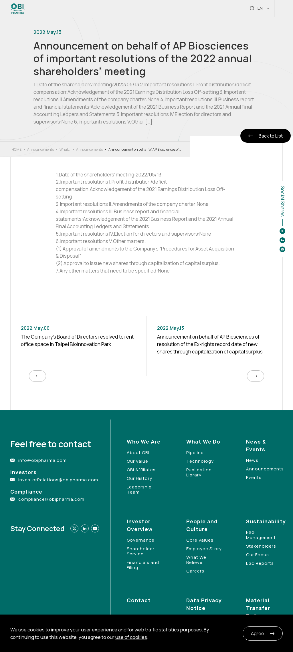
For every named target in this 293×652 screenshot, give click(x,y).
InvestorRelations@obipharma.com (58, 480)
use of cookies (131, 637)
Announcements (40, 149)
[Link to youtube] (95, 528)
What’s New (65, 149)
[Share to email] (282, 249)
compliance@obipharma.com (51, 499)
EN (260, 8)
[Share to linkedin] (282, 240)
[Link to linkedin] (85, 528)
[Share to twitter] (282, 231)
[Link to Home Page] (17, 8)
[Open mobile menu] (283, 8)
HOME (16, 149)
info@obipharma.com (42, 460)
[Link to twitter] (74, 528)
